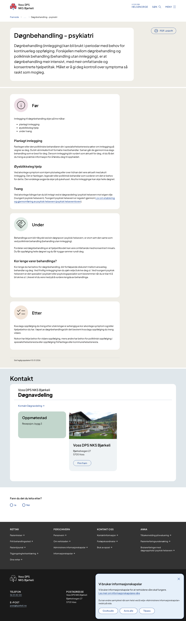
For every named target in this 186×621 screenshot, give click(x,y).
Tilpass (147, 610)
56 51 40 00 (16, 595)
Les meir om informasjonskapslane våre (119, 593)
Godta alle (108, 610)
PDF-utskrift (166, 30)
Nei (28, 505)
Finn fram (82, 463)
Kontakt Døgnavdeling (30, 405)
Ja (15, 505)
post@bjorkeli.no (18, 605)
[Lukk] (179, 579)
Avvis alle (128, 610)
